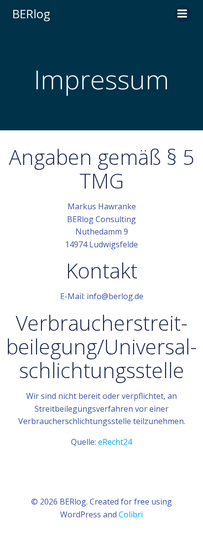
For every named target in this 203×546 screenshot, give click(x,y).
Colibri (131, 514)
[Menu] (182, 13)
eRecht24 (115, 441)
